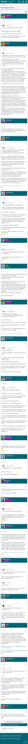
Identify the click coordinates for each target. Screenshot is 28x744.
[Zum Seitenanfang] (25, 742)
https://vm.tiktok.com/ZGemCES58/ (9, 493)
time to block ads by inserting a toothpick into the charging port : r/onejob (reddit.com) (13, 651)
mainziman (14, 333)
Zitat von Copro (7, 668)
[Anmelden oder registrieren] (22, 1)
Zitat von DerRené (8, 605)
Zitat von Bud (7, 582)
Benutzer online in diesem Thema (11, 724)
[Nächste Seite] (23, 722)
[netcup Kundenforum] (7, 1)
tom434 (13, 185)
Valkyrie (5, 608)
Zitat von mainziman (8, 202)
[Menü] (26, 1)
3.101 (20, 722)
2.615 (13, 722)
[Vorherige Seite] (4, 722)
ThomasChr (14, 552)
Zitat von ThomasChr (9, 53)
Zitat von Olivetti (7, 25)
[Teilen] (26, 12)
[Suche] (19, 1)
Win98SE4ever (6, 446)
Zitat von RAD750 (8, 509)
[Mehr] (25, 21)
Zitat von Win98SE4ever (9, 249)
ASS (3, 729)
